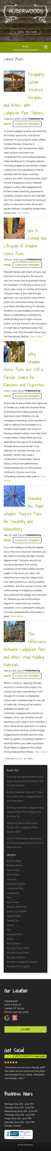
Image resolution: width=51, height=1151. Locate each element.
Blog (26, 46)
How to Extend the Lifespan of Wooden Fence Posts (25, 242)
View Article (23, 213)
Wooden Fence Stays (18, 952)
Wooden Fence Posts (18, 948)
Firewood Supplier (16, 884)
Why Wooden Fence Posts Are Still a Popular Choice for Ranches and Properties (24, 369)
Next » (30, 758)
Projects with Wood (17, 906)
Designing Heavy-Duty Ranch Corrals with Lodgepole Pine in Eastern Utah (22, 827)
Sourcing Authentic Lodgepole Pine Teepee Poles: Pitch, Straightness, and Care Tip (25, 812)
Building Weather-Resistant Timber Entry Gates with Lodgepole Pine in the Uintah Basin (25, 796)
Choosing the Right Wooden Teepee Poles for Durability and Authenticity (23, 514)
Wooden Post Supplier (18, 966)
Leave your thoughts (27, 123)
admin (7, 123)
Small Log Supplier (16, 911)
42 (25, 758)
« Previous (9, 758)
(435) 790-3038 (20, 1012)
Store (25, 1029)
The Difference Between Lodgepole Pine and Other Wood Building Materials (25, 649)
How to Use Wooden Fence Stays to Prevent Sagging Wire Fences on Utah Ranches (25, 843)
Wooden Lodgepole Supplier (22, 962)
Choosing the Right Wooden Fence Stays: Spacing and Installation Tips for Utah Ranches (25, 781)
